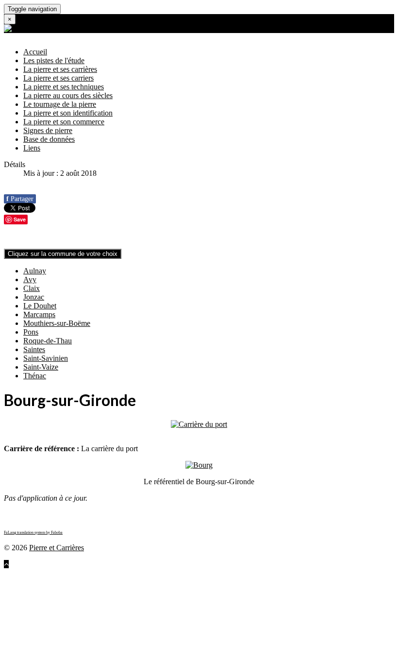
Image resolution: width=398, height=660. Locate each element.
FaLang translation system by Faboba (33, 532)
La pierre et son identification (68, 113)
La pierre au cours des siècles (68, 95)
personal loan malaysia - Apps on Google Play (266, 643)
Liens (31, 148)
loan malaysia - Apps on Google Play (61, 573)
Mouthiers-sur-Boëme (56, 323)
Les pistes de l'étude (53, 60)
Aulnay (34, 271)
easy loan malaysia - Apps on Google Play (169, 608)
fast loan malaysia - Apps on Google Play (273, 599)
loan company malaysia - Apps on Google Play (192, 573)
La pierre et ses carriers (58, 78)
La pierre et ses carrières (60, 69)
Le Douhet (39, 306)
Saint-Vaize (40, 367)
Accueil (35, 52)
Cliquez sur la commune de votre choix (62, 253)
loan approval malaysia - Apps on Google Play (242, 581)
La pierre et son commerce (63, 122)
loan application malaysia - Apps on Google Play (94, 581)
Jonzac (33, 297)
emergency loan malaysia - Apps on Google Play (94, 625)
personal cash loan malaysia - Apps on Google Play (214, 651)
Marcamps (39, 314)
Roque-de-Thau (47, 341)
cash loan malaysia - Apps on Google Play (301, 608)
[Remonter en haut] (6, 564)
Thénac (34, 376)
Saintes (34, 349)
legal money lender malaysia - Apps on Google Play (184, 634)
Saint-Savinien (45, 358)
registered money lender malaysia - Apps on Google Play (106, 643)
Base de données (49, 139)
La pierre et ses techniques (63, 87)
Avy (29, 279)
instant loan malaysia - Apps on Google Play (140, 599)
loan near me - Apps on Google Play (265, 590)
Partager (19, 199)
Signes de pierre (47, 130)
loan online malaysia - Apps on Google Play (139, 590)
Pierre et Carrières (56, 547)
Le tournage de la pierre (59, 104)
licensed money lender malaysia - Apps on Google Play (255, 625)
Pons (30, 332)
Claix (31, 288)
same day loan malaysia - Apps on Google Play (192, 616)
